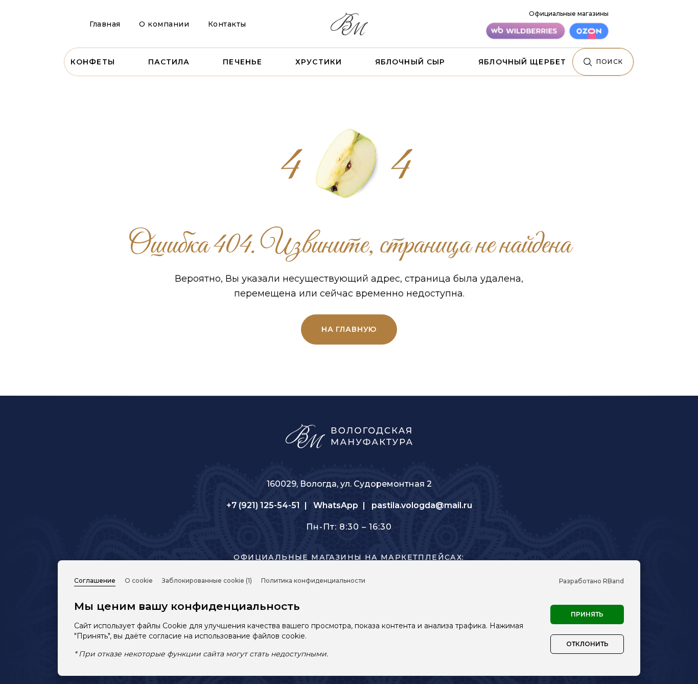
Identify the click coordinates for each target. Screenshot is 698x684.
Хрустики (318, 61)
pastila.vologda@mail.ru (421, 505)
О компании (164, 24)
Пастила (169, 61)
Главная (105, 24)
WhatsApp (335, 505)
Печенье (242, 61)
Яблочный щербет (522, 61)
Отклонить (587, 644)
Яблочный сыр (410, 61)
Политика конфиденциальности (313, 580)
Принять (587, 614)
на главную (349, 329)
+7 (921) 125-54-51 (263, 505)
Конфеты (93, 61)
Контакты (227, 24)
